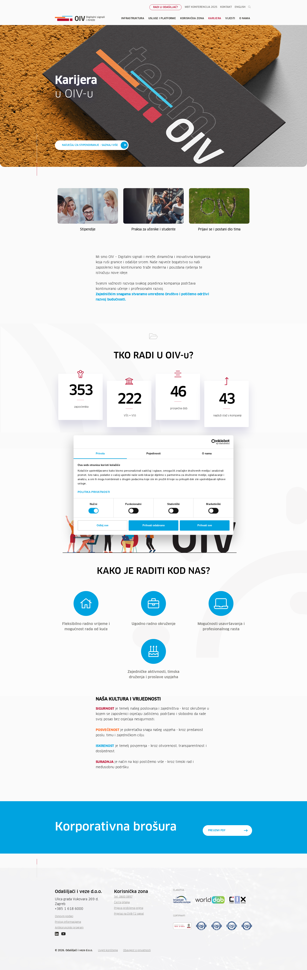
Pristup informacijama (68, 922)
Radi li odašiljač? (165, 7)
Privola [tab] (100, 453)
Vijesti (230, 18)
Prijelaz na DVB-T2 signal (129, 914)
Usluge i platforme (162, 18)
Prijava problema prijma (128, 908)
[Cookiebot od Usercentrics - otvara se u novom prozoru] (214, 441)
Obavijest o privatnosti (137, 950)
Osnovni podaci (64, 916)
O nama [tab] (207, 453)
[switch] (133, 510)
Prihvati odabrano (153, 525)
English (240, 7)
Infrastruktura (132, 18)
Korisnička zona (192, 18)
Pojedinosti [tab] (153, 453)
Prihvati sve (204, 525)
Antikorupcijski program (69, 928)
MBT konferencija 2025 (201, 7)
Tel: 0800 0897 (123, 897)
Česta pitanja (122, 902)
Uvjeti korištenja (108, 950)
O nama (244, 18)
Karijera (214, 18)
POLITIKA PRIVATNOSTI (94, 491)
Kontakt (226, 7)
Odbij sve (102, 525)
